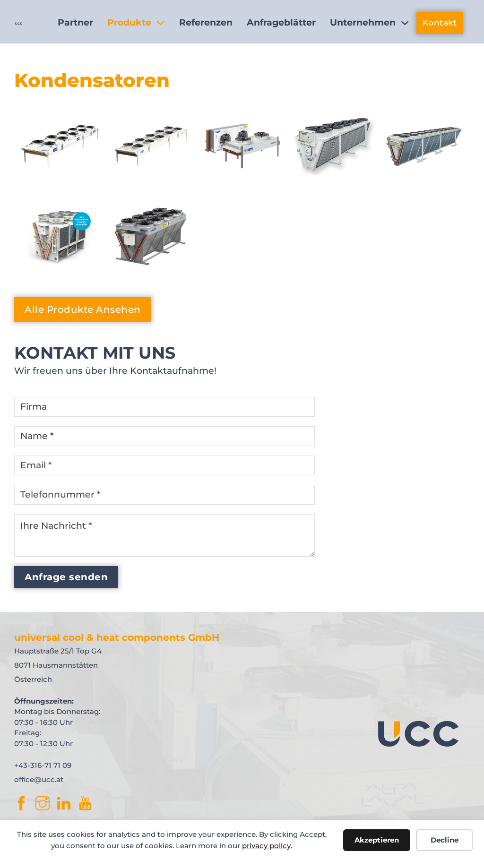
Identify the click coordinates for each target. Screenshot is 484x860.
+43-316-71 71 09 (42, 765)
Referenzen (206, 22)
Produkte (129, 22)
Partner (75, 22)
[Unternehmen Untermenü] (404, 22)
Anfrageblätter (281, 22)
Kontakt (440, 22)
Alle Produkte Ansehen (83, 309)
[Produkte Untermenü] (160, 22)
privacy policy (266, 845)
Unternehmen (363, 22)
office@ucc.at (38, 779)
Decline (444, 839)
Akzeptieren (376, 839)
